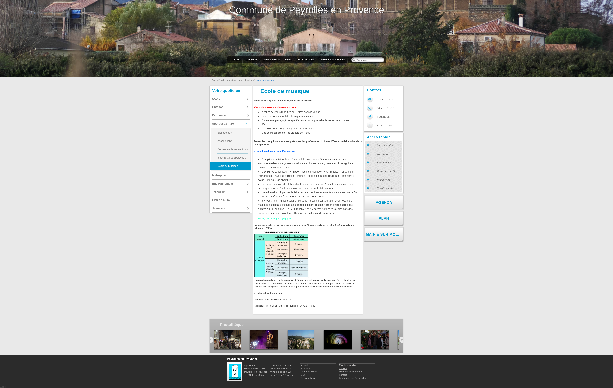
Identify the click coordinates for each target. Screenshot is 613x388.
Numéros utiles (385, 188)
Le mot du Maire (271, 60)
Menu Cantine (385, 145)
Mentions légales (347, 365)
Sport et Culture (246, 80)
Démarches (383, 179)
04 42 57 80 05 (386, 108)
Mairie (288, 60)
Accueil (235, 60)
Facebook (383, 116)
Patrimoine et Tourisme (332, 60)
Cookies (343, 368)
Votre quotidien (305, 60)
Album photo (385, 125)
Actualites (251, 60)
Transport (382, 154)
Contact (343, 374)
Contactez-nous (387, 99)
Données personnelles (350, 371)
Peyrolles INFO (386, 171)
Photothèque (384, 162)
